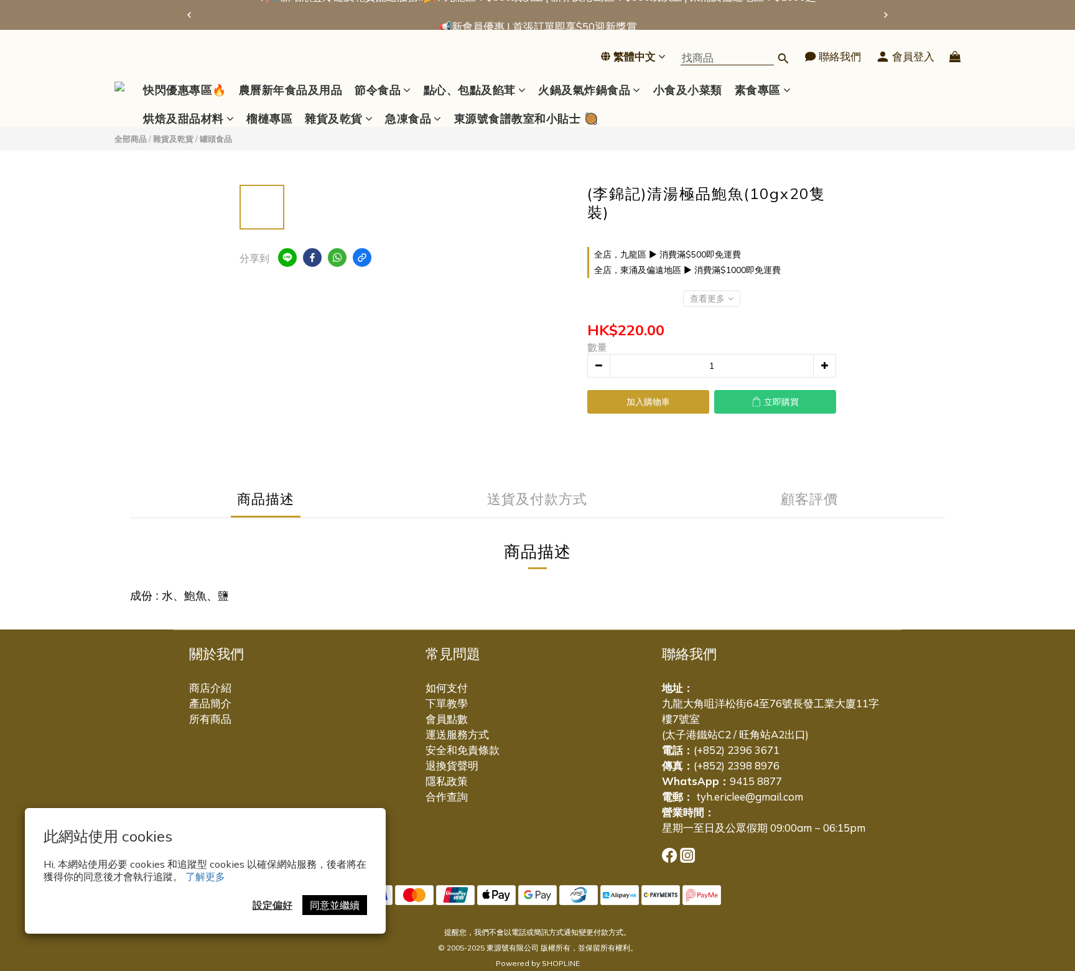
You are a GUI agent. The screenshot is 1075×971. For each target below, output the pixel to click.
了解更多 (205, 876)
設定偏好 (272, 905)
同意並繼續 (335, 905)
